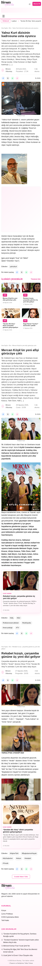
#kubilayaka (26, 623)
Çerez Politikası (7, 914)
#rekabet (28, 858)
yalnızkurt (13, 266)
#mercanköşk (7, 628)
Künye (3, 910)
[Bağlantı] (17, 78)
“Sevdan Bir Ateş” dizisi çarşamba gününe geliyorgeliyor (18, 831)
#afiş (11, 618)
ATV (17, 628)
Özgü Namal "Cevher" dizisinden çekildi (30, 324)
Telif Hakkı (5, 920)
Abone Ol (36, 4)
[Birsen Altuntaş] (7, 4)
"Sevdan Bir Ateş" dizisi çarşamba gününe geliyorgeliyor (10, 325)
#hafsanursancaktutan (11, 623)
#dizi (18, 618)
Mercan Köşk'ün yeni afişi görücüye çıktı (10, 299)
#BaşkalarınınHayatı (29, 853)
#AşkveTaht (14, 853)
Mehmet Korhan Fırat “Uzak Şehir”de (16, 946)
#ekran (18, 858)
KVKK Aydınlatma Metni (10, 917)
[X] (8, 78)
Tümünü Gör (36, 279)
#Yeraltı (5, 863)
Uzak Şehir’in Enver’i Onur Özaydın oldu (18, 955)
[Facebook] (3, 78)
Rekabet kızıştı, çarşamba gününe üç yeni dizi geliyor (30, 300)
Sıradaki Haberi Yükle (21, 876)
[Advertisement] (21, 10)
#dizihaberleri (8, 858)
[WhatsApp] (12, 78)
